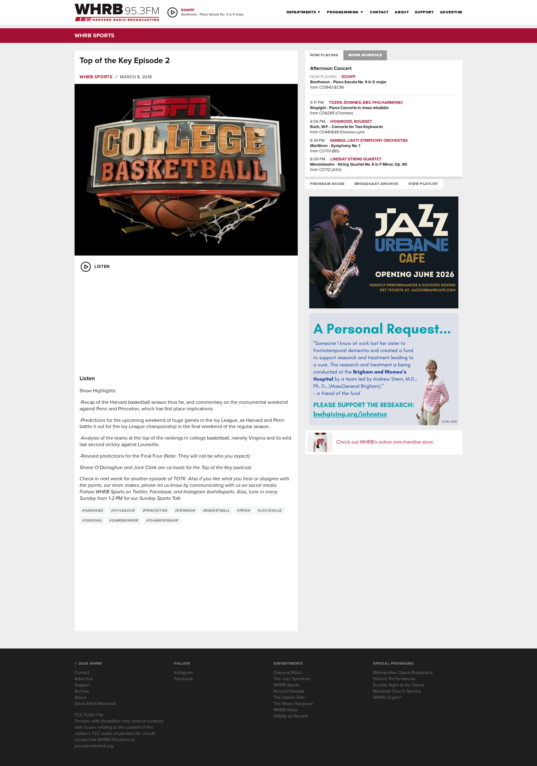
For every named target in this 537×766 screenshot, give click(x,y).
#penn (243, 510)
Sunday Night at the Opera (398, 685)
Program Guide (327, 184)
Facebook (183, 679)
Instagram (183, 672)
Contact (379, 12)
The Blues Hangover (293, 703)
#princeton (155, 510)
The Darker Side (289, 697)
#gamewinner (124, 520)
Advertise (451, 12)
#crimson (185, 510)
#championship (162, 520)
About (402, 12)
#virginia (92, 520)
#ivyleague (123, 510)
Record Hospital (288, 691)
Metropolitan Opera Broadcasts (403, 672)
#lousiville (270, 510)
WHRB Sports (96, 77)
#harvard (92, 510)
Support (424, 12)
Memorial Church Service (397, 691)
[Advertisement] (186, 323)
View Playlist (423, 184)
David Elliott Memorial (95, 703)
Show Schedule (365, 55)
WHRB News (285, 710)
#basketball (216, 510)
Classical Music (287, 672)
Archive (82, 691)
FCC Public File (89, 715)
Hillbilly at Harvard (290, 716)
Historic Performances (394, 679)
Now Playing (324, 55)
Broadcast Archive (376, 184)
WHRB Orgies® (387, 697)
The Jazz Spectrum (291, 679)
